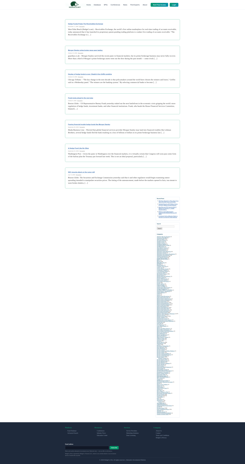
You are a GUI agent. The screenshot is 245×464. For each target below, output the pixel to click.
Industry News (101, 433)
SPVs (106, 5)
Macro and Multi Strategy (163, 328)
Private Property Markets (163, 363)
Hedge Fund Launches (162, 302)
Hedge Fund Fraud (161, 301)
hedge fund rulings (162, 306)
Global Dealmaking (162, 288)
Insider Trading (161, 317)
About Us (159, 431)
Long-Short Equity (162, 326)
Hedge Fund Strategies (163, 307)
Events (158, 282)
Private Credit (160, 352)
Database (97, 5)
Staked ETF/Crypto (162, 388)
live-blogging (160, 325)
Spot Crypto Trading (162, 384)
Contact (158, 433)
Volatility (159, 410)
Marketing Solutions (132, 433)
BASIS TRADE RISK (162, 259)
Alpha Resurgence (161, 250)
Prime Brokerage (161, 348)
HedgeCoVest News (162, 316)
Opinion (159, 341)
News (125, 5)
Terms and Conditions (162, 435)
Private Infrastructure (162, 361)
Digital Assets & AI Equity (163, 276)
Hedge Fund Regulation (163, 305)
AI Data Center (161, 241)
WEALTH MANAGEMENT (164, 413)
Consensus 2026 (161, 272)
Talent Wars (160, 397)
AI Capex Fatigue (161, 240)
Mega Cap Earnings (162, 332)
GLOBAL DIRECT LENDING (164, 290)
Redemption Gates (161, 375)
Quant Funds (160, 368)
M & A (158, 327)
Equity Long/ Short (162, 280)
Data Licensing (131, 435)
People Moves (160, 342)
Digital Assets (160, 275)
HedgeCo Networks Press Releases (166, 313)
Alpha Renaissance (162, 249)
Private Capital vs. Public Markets (165, 351)
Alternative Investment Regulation (166, 254)
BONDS (159, 264)
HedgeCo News (161, 315)
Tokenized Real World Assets (164, 405)
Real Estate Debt (161, 374)
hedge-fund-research (162, 312)
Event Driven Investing (163, 281)
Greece (158, 295)
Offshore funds (160, 338)
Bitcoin (159, 261)
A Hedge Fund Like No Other (78, 148)
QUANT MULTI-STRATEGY (164, 370)
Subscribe (114, 447)
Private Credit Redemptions (164, 354)
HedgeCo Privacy (161, 437)
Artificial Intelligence (162, 256)
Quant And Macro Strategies (164, 367)
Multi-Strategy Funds (162, 337)
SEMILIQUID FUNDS (162, 380)
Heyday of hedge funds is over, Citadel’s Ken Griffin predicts (90, 74)
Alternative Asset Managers (164, 251)
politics (159, 344)
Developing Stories (162, 274)
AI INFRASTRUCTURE (163, 245)
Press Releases (160, 347)
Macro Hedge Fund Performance (165, 331)
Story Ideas (160, 390)
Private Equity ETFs (162, 359)
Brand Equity (160, 265)
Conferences (115, 5)
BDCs (158, 260)
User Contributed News (163, 409)
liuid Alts (159, 323)
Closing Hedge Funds (162, 269)
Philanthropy (160, 343)
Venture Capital (162, 358)
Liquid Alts (160, 322)
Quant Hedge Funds (162, 369)
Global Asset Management (163, 287)
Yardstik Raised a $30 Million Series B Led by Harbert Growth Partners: (168, 204)
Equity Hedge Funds (162, 279)
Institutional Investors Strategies (165, 321)
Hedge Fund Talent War (163, 308)
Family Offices (160, 284)
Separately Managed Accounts (165, 382)
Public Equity (160, 366)
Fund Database (71, 431)
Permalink (82, 26)
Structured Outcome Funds (164, 393)
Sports (158, 383)
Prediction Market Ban (163, 346)
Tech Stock (160, 399)
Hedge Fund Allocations (163, 296)
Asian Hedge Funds (162, 257)
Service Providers (131, 431)
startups (159, 389)
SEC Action (160, 378)
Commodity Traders (162, 270)
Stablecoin (159, 385)
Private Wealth (160, 364)
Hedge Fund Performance (163, 303)
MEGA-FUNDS (161, 336)
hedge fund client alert (163, 297)
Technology (160, 400)
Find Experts (135, 5)
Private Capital (161, 349)
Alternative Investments (163, 255)
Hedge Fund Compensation (164, 298)
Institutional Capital (162, 318)
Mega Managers (161, 333)
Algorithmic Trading (162, 247)
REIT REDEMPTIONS (163, 377)
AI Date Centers (161, 243)
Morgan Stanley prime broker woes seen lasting (85, 50)
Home (88, 5)
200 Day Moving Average (163, 236)
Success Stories (161, 394)
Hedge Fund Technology (163, 310)
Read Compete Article (162, 373)
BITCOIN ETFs (161, 262)
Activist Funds (160, 239)
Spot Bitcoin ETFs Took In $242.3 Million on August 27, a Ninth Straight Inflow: (167, 208)
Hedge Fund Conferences (163, 300)
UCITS (158, 407)
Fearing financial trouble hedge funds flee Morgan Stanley (89, 124)
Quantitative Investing (163, 372)
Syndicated (160, 395)
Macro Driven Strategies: (163, 329)
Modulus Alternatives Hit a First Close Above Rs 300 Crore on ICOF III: (168, 201)
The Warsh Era (160, 403)
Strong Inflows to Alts (162, 392)
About (145, 5)
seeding (159, 379)
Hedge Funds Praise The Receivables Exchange (85, 24)
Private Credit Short (162, 356)
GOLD (158, 293)
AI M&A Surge (161, 246)
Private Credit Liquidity (163, 353)
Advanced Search (72, 433)
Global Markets (161, 292)
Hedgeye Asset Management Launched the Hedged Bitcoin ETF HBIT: (168, 213)
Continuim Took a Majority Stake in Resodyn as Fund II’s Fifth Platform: (168, 216)
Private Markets (161, 362)
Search (160, 228)
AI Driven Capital (161, 244)
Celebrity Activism (162, 266)
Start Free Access (159, 5)
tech (158, 398)
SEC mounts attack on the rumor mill (81, 172)
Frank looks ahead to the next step (80, 98)
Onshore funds (160, 339)
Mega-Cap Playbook (162, 334)
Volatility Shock (161, 411)
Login (174, 5)
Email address (69, 444)
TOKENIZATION (161, 404)
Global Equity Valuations (163, 291)
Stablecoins (160, 387)
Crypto (160, 402)
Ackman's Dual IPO (162, 238)
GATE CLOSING (161, 286)
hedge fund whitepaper (163, 311)
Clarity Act (160, 267)
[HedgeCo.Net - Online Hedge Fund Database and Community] (75, 4)
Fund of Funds (160, 285)
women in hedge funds (163, 414)
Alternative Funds (161, 252)
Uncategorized (160, 408)
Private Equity (160, 357)
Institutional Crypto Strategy (164, 320)
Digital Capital (161, 277)
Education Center (102, 435)
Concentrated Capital (162, 271)
